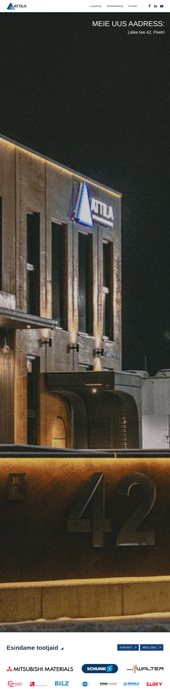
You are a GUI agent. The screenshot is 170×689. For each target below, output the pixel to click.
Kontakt (132, 6)
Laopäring (95, 6)
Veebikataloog (115, 6)
